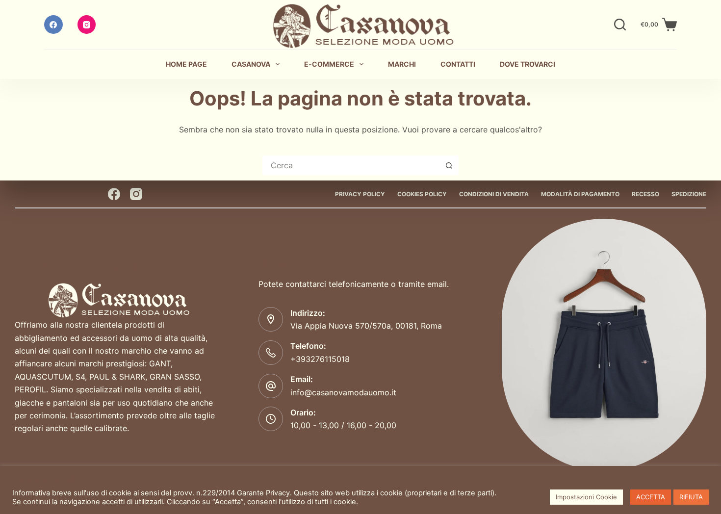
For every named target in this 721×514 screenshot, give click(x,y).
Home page (186, 64)
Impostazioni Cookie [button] (586, 497)
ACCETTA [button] (650, 497)
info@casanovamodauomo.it (343, 392)
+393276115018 (320, 359)
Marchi (402, 64)
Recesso (645, 194)
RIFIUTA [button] (691, 497)
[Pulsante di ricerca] (449, 165)
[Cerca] (620, 24)
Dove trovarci (527, 64)
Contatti (457, 64)
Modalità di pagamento (580, 194)
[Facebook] (53, 24)
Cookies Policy (422, 194)
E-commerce (329, 64)
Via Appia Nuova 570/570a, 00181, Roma (366, 326)
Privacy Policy (360, 194)
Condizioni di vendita (494, 194)
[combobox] (351, 165)
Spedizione (688, 194)
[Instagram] (86, 24)
